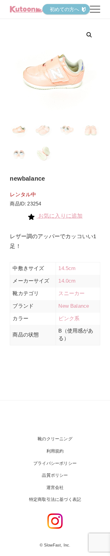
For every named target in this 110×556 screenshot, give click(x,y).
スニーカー (71, 293)
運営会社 (55, 487)
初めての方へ (64, 9)
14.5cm (66, 268)
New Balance (73, 306)
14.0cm (66, 281)
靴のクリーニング (55, 438)
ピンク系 (68, 318)
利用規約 (55, 451)
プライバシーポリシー (55, 463)
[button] (89, 34)
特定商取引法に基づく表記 (55, 499)
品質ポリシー (55, 475)
